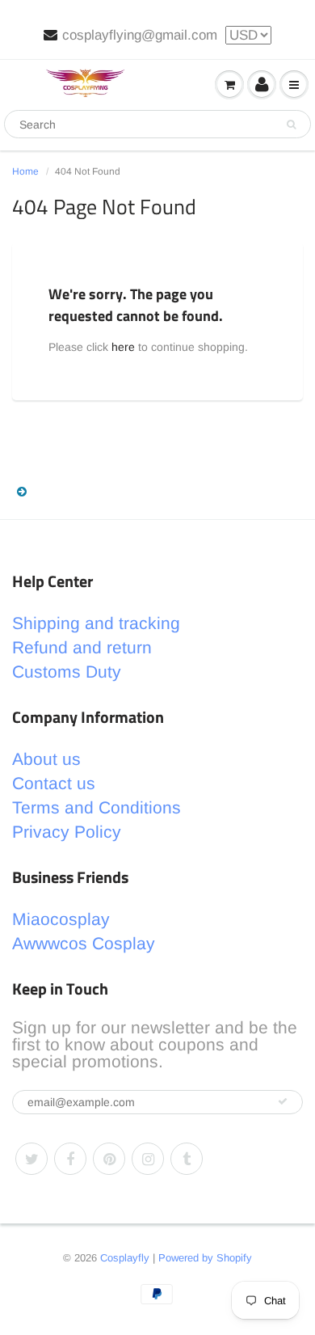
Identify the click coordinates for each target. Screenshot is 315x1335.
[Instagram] (148, 1159)
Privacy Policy (66, 831)
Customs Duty (66, 671)
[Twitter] (31, 1159)
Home (25, 171)
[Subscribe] (282, 1101)
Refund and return (82, 647)
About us (46, 759)
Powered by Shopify (205, 1258)
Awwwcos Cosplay (83, 943)
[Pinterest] (109, 1159)
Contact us (53, 783)
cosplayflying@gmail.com (139, 35)
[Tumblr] (186, 1159)
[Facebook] (70, 1159)
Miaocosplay (61, 919)
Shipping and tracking (96, 623)
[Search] (291, 124)
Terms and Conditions (96, 807)
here (123, 346)
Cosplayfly (124, 1258)
